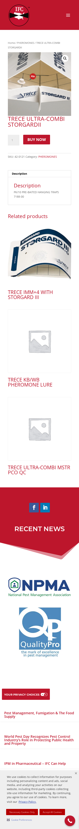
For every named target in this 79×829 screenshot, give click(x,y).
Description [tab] (19, 173)
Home (11, 43)
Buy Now (36, 139)
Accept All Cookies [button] (52, 812)
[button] (19, 820)
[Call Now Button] (70, 821)
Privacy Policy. (27, 802)
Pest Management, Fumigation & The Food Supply (39, 715)
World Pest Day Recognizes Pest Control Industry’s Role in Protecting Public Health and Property (39, 740)
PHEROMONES (25, 43)
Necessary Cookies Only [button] (22, 812)
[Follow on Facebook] (34, 507)
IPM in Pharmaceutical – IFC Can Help (35, 763)
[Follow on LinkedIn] (45, 507)
